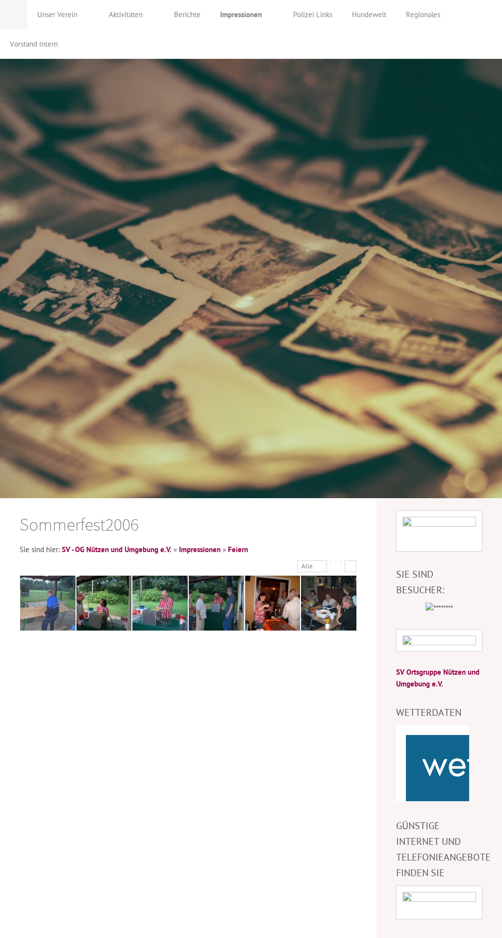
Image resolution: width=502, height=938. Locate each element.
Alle (307, 566)
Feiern (238, 549)
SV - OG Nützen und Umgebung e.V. (117, 549)
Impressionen (200, 549)
